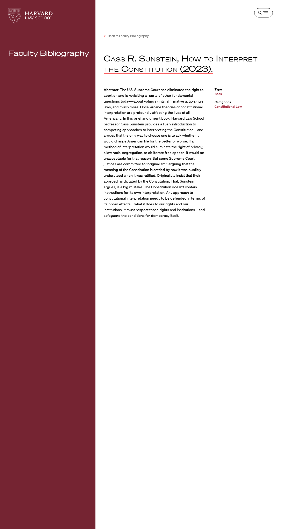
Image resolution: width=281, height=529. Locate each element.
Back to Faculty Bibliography (128, 36)
